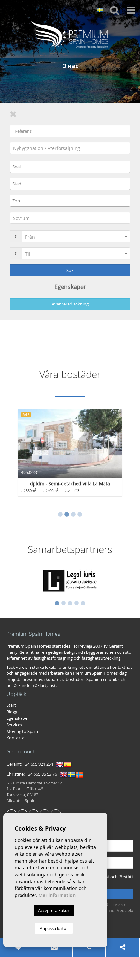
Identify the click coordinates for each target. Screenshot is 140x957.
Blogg (12, 712)
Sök (70, 270)
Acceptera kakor (53, 910)
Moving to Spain (22, 731)
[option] (70, 456)
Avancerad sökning (70, 304)
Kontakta (15, 738)
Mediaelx (124, 910)
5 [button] (83, 603)
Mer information (57, 895)
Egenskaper (18, 718)
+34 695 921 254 (38, 764)
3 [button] (73, 514)
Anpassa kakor (54, 928)
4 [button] (80, 514)
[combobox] (70, 167)
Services (14, 725)
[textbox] (72, 167)
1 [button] (60, 514)
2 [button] (66, 514)
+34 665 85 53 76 (41, 774)
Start (11, 705)
